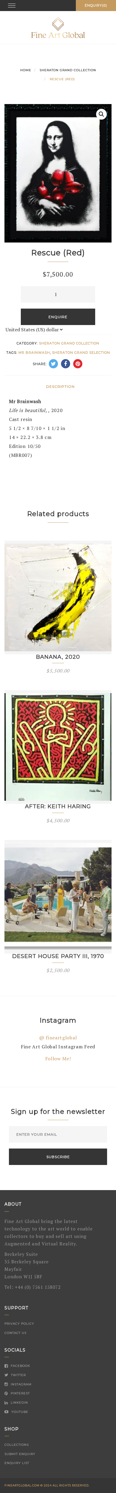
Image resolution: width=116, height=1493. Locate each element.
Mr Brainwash (34, 352)
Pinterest (20, 1393)
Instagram (21, 1384)
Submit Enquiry (19, 1454)
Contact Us (15, 1333)
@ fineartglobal (58, 1037)
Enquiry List (16, 1463)
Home (25, 70)
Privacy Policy (19, 1324)
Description (60, 386)
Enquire (58, 317)
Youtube (19, 1412)
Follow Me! (58, 1058)
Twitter (18, 1375)
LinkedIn (19, 1402)
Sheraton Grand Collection (68, 70)
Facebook (20, 1366)
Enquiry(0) (96, 5)
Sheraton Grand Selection (81, 352)
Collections (16, 1445)
